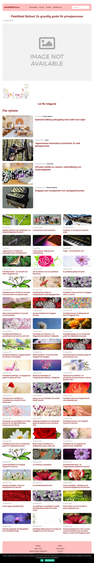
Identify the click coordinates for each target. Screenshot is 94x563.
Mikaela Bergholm (52, 187)
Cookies (48, 7)
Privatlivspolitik (50, 560)
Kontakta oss (57, 7)
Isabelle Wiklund (47, 116)
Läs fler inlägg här (47, 104)
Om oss (41, 7)
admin (47, 140)
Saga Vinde (50, 164)
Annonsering (33, 7)
